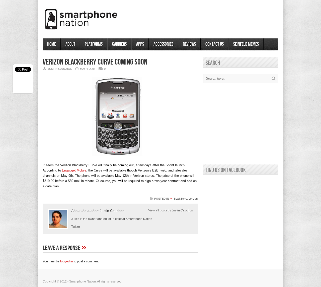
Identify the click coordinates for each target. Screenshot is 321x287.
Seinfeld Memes (246, 44)
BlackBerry (180, 198)
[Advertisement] (219, 17)
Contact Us (214, 44)
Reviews (189, 44)
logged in (66, 261)
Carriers (119, 44)
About (70, 44)
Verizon (193, 198)
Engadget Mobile (74, 170)
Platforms (94, 44)
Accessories (163, 44)
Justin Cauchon (112, 211)
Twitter (75, 226)
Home (51, 44)
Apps (140, 44)
